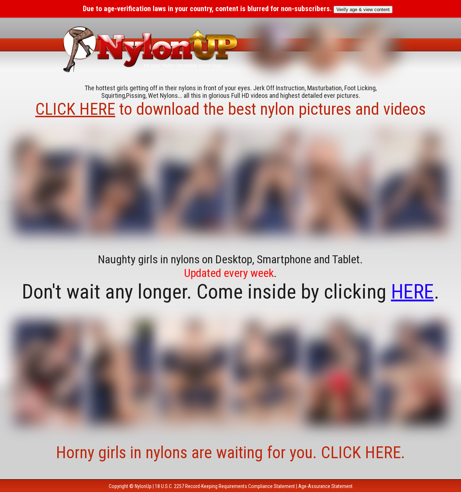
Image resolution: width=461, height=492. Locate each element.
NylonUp (143, 486)
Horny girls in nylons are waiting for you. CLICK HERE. (230, 452)
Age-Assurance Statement (325, 486)
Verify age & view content (363, 9)
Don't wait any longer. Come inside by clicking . (230, 292)
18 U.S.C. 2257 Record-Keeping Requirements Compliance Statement (225, 486)
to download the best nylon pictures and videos (230, 109)
